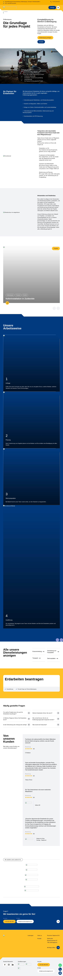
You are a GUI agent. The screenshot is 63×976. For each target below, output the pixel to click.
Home (5, 11)
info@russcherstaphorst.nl (25, 921)
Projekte (56, 248)
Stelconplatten (51, 658)
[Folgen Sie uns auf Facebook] (4, 964)
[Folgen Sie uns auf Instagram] (8, 964)
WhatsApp (60, 965)
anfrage (52, 7)
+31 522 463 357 (56, 1)
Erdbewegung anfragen (45, 37)
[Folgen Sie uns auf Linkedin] (12, 964)
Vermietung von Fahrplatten (51, 651)
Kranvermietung (37, 651)
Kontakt (41, 41)
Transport (35, 658)
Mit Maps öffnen (51, 947)
